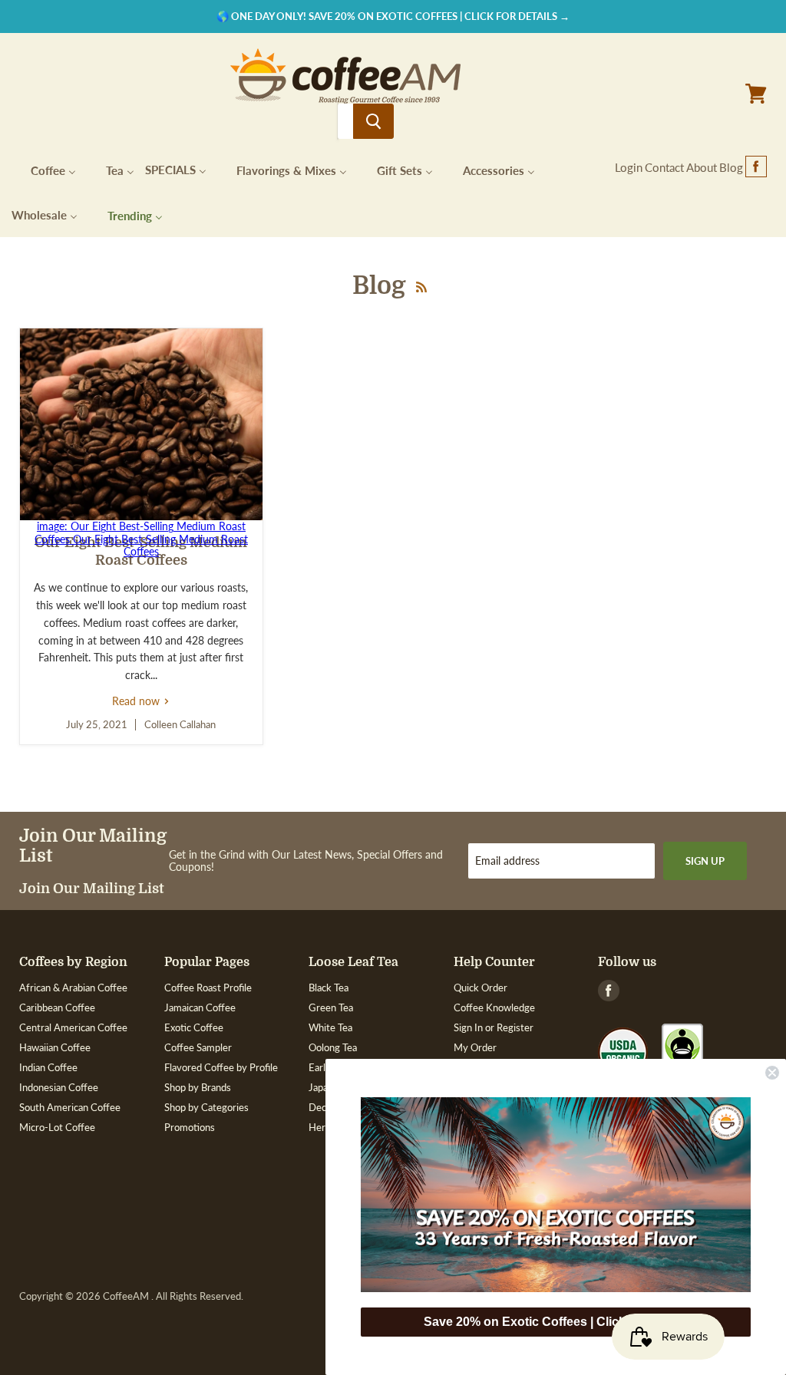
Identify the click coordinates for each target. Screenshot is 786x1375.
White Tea (330, 1027)
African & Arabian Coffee (73, 987)
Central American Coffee (73, 1027)
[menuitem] (44, 169)
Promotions (189, 1127)
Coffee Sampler (198, 1047)
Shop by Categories (206, 1107)
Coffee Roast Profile (208, 987)
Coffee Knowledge (494, 1007)
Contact (664, 167)
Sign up (705, 861)
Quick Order (480, 987)
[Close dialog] (772, 1072)
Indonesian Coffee (58, 1087)
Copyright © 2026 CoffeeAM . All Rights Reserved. (131, 1296)
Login (628, 167)
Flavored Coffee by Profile (221, 1067)
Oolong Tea (333, 1047)
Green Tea (331, 1007)
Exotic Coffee (193, 1027)
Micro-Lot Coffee (57, 1127)
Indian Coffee (48, 1067)
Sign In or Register (493, 1027)
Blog (731, 167)
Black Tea (328, 987)
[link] (556, 1194)
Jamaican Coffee (200, 1007)
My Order (475, 1047)
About (701, 167)
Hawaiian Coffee (55, 1047)
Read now (141, 700)
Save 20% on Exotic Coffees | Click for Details (556, 1321)
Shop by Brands (197, 1087)
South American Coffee (70, 1107)
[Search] (373, 121)
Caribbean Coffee (57, 1007)
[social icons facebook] (756, 167)
